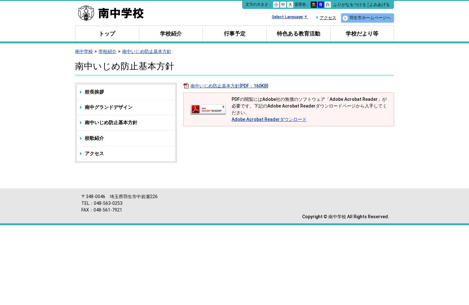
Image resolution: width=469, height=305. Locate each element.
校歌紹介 (94, 138)
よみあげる (379, 4)
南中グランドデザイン (109, 107)
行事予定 (235, 33)
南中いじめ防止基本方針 (146, 51)
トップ (107, 33)
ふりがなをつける (349, 4)
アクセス (328, 17)
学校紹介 (171, 33)
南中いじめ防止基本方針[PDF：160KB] (229, 85)
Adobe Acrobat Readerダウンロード (269, 119)
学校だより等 (362, 33)
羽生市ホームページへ (370, 17)
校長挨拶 (94, 92)
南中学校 (84, 51)
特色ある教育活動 (298, 33)
